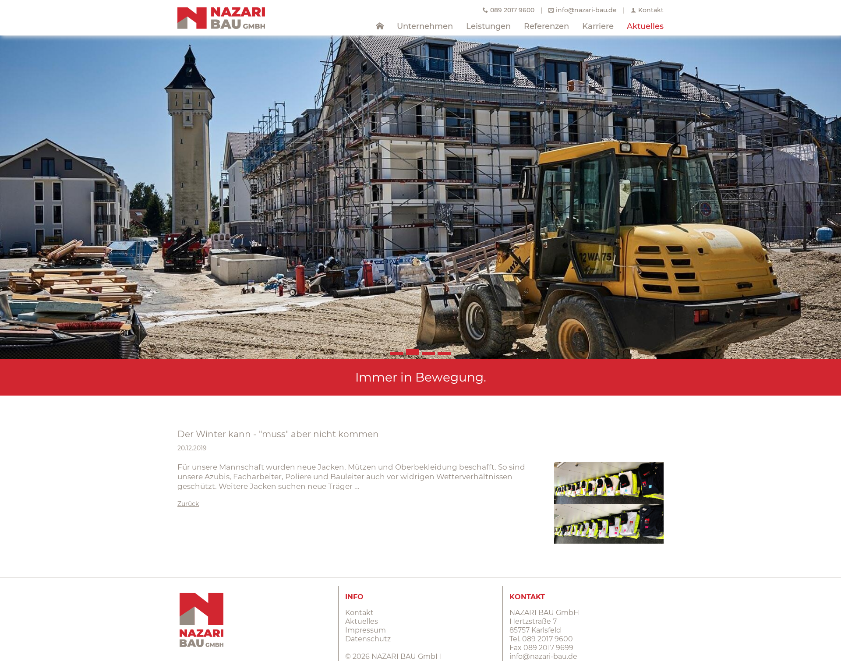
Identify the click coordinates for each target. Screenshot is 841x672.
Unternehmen (425, 26)
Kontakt (651, 10)
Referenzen (546, 26)
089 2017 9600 (512, 10)
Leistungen (488, 26)
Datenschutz (368, 639)
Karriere (598, 26)
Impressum (365, 630)
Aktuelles (645, 26)
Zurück (188, 504)
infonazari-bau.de (586, 10)
